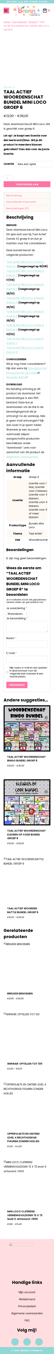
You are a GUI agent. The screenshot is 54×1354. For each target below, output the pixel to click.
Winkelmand (27, 1299)
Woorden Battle (16, 377)
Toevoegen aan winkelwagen (27, 185)
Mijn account (27, 1292)
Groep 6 (9, 87)
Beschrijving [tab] (14, 195)
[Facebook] (15, 1342)
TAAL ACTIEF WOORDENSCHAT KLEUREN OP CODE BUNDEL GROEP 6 (26, 834)
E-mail (11, 653)
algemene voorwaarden (22, 457)
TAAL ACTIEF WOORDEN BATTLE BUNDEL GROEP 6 (22, 910)
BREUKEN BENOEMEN (20, 993)
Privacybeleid (27, 1306)
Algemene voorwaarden (27, 1313)
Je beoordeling (17, 618)
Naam (11, 638)
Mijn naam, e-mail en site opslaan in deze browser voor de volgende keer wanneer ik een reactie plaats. (28, 672)
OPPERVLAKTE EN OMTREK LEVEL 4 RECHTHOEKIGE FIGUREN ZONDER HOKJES (23, 1137)
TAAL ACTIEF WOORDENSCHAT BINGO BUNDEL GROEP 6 (26, 758)
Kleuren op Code (25, 373)
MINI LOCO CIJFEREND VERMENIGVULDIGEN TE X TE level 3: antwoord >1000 (24, 1215)
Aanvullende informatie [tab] (21, 201)
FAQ (27, 1320)
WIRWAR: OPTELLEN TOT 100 (24, 1063)
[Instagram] (27, 1342)
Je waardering (16, 608)
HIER (20, 1)
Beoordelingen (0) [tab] (17, 208)
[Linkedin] (39, 1342)
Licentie (9, 164)
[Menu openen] (6, 10)
